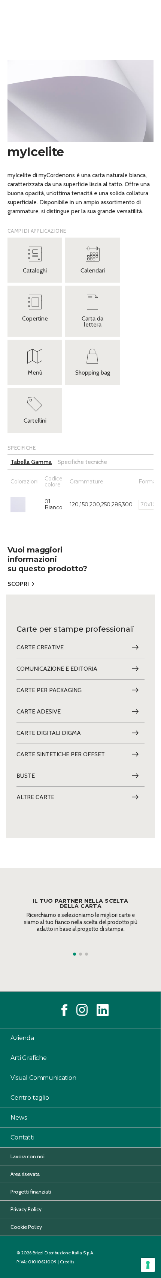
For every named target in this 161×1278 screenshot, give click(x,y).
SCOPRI (18, 583)
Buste (25, 775)
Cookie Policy (26, 1227)
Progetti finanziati (30, 1191)
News (18, 1117)
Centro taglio (29, 1097)
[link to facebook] (64, 1010)
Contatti (22, 1137)
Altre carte (35, 797)
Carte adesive (38, 711)
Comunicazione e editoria (56, 668)
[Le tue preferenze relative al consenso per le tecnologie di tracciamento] (148, 1265)
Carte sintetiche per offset (60, 754)
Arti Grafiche (28, 1057)
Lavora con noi (27, 1156)
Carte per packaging (49, 690)
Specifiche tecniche (82, 461)
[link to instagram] (82, 1010)
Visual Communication (43, 1077)
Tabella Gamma (31, 461)
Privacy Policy (26, 1209)
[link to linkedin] (103, 1010)
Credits (67, 1261)
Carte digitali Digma (48, 732)
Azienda (22, 1038)
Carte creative (40, 647)
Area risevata (25, 1174)
